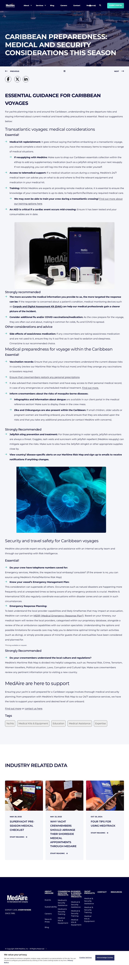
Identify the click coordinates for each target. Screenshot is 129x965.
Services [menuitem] (39, 5)
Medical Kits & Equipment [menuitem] (63, 920)
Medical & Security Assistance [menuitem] (62, 902)
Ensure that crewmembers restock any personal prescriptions (45, 377)
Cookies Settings (85, 957)
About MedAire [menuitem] (49, 892)
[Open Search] (100, 5)
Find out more (13, 708)
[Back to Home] (10, 5)
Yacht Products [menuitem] (89, 892)
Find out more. (90, 387)
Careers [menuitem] (63, 5)
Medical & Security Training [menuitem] (62, 911)
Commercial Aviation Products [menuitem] (63, 893)
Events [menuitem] (48, 900)
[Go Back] (64, 71)
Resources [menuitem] (116, 892)
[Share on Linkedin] (26, 81)
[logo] (17, 898)
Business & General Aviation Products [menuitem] (76, 894)
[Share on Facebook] (9, 81)
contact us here (33, 708)
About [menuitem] (26, 5)
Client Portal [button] (115, 5)
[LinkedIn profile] (90, 5)
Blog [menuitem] (52, 5)
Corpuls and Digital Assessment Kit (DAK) (37, 306)
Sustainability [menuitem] (50, 907)
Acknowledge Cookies (105, 957)
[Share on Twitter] (18, 81)
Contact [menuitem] (76, 5)
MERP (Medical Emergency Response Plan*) (59, 615)
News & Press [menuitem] (48, 920)
